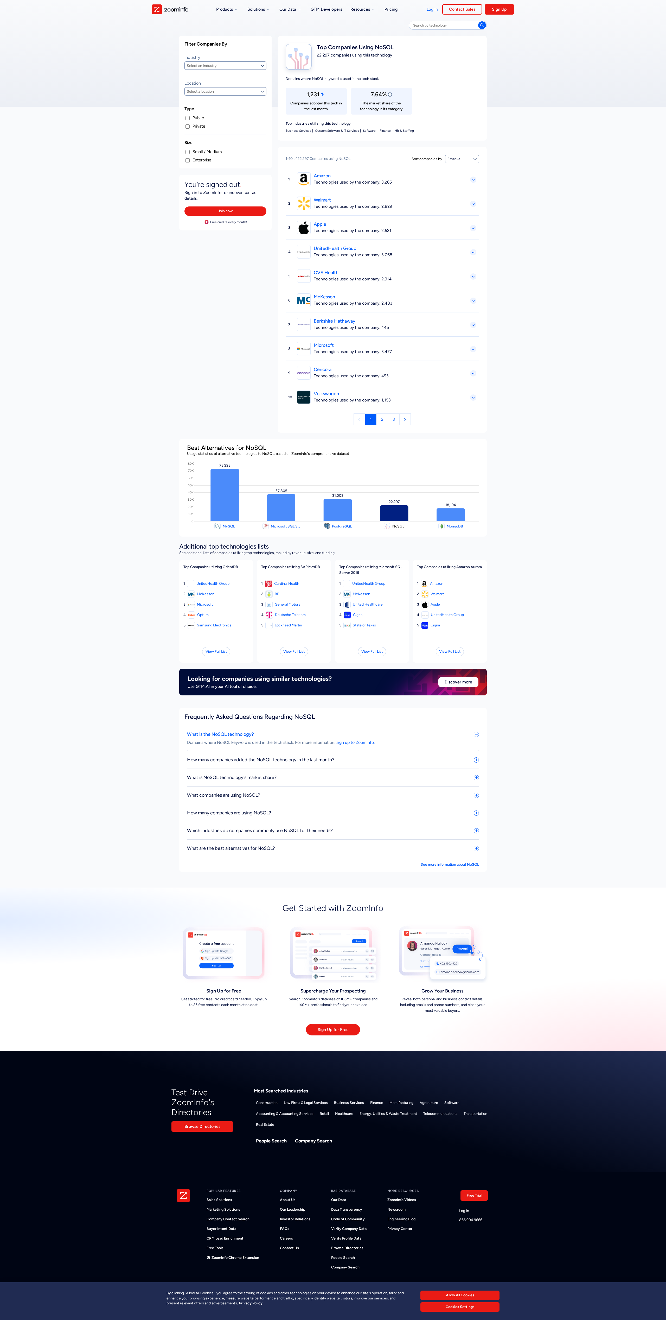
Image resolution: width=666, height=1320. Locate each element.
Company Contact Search (228, 1219)
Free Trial (474, 1195)
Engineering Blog (401, 1219)
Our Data (338, 1200)
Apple (320, 224)
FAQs (284, 1229)
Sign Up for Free (333, 1029)
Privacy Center (399, 1229)
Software (451, 1103)
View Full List (216, 651)
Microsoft (324, 345)
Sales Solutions (219, 1200)
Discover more (458, 682)
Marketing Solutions (223, 1209)
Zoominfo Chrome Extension (235, 1257)
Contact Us (289, 1248)
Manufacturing (401, 1103)
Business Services (349, 1103)
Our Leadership (292, 1209)
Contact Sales (462, 9)
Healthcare (344, 1113)
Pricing (391, 9)
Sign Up (499, 9)
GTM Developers (326, 9)
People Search (271, 1141)
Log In (432, 9)
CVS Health (326, 272)
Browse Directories (202, 1126)
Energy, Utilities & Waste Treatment (388, 1113)
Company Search (313, 1141)
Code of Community (348, 1219)
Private (199, 126)
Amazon (322, 176)
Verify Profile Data (346, 1238)
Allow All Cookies (460, 1295)
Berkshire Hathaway (334, 321)
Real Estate (265, 1124)
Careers (286, 1238)
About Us (288, 1200)
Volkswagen (326, 394)
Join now (225, 211)
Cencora (322, 369)
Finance (376, 1103)
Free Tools (215, 1248)
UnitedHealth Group (335, 248)
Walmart (322, 200)
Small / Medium (207, 151)
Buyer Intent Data (221, 1229)
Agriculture (429, 1103)
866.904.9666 (470, 1220)
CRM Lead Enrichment (225, 1238)
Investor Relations (295, 1219)
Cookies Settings (460, 1307)
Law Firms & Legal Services (306, 1103)
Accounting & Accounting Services (284, 1113)
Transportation (475, 1113)
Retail (324, 1113)
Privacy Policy (250, 1303)
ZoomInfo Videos (401, 1200)
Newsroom (396, 1209)
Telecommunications (440, 1113)
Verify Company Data (349, 1229)
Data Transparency (346, 1209)
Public (198, 117)
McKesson (324, 297)
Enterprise (202, 160)
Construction (267, 1103)
